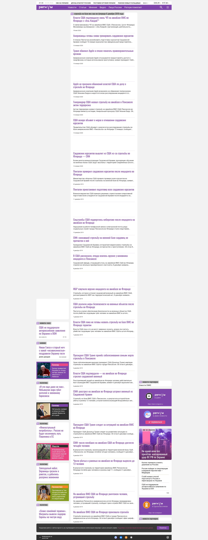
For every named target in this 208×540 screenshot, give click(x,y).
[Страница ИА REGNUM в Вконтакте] (121, 537)
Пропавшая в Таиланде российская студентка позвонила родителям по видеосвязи (59, 494)
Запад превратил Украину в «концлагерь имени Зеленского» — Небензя (59, 372)
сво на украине (149, 430)
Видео (103, 7)
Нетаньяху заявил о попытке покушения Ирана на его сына (59, 412)
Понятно (162, 528)
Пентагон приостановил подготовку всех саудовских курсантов (103, 189)
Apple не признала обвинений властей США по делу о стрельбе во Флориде (99, 85)
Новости (72, 7)
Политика (55, 364)
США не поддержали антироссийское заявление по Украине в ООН (52, 330)
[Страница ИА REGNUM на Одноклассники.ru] (126, 537)
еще (168, 493)
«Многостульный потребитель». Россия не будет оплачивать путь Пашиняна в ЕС (51, 432)
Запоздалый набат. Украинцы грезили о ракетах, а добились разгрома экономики (49, 472)
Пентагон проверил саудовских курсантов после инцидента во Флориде (103, 172)
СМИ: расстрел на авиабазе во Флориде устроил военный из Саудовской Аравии (103, 392)
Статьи (82, 7)
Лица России (115, 7)
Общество (55, 446)
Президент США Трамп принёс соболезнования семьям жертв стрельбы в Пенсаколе (103, 356)
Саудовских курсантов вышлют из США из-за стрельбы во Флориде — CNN (101, 154)
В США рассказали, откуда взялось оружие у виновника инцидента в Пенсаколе (100, 257)
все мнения (62, 357)
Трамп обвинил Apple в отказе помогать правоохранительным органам (103, 52)
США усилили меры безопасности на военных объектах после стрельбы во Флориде (103, 305)
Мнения (93, 7)
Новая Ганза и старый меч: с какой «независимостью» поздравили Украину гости (52, 350)
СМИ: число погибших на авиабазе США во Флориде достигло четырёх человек (103, 444)
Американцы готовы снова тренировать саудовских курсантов (103, 36)
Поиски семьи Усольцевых (129, 3)
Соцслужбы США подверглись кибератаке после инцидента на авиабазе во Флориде (104, 221)
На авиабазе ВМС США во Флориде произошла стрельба (101, 512)
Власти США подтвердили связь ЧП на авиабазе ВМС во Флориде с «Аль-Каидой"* (101, 19)
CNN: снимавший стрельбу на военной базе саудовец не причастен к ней (100, 239)
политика (43, 383)
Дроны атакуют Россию (81, 3)
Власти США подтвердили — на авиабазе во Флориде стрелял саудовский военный (100, 374)
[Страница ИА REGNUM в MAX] (115, 537)
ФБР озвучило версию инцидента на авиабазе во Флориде (102, 289)
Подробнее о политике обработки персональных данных (135, 528)
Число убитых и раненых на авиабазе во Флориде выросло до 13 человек (103, 462)
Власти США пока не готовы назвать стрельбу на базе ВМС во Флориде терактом (103, 323)
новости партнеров (150, 382)
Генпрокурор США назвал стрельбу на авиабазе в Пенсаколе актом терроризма (103, 103)
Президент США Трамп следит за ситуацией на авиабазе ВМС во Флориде (103, 426)
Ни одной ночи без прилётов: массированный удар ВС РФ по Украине (154, 454)
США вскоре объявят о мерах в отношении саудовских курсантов (99, 121)
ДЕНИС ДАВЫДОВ (44, 357)
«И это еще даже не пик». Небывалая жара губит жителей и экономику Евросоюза (51, 391)
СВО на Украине (62, 3)
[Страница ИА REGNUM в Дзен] (131, 537)
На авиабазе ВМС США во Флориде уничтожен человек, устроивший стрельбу (100, 495)
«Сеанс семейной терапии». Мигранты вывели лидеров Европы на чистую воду (52, 513)
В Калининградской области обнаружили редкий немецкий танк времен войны (59, 454)
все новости (42, 337)
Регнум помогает (133, 7)
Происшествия (57, 486)
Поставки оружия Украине (104, 3)
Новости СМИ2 (145, 385)
